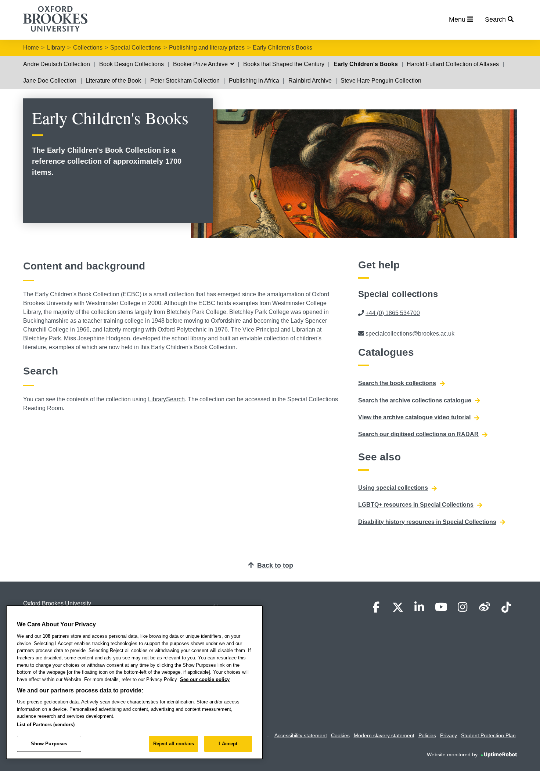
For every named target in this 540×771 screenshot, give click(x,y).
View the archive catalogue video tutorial (414, 417)
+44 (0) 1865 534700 (393, 313)
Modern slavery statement (384, 735)
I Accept (228, 743)
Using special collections (393, 488)
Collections (87, 47)
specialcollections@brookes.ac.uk (410, 333)
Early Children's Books (282, 47)
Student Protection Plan (488, 735)
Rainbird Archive (310, 80)
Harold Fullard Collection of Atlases (453, 64)
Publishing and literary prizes (207, 47)
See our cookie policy (205, 679)
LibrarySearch (166, 399)
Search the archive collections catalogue (414, 400)
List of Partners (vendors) (46, 724)
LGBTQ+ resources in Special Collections (416, 505)
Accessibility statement (300, 735)
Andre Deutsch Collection (56, 64)
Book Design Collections (131, 64)
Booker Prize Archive (201, 64)
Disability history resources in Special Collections (427, 522)
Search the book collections (397, 383)
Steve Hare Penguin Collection (381, 80)
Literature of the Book (113, 80)
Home (31, 47)
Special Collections (135, 47)
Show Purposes (49, 743)
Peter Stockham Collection (185, 80)
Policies (427, 735)
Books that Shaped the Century (283, 64)
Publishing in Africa (254, 80)
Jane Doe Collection (49, 80)
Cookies (340, 735)
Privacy (448, 735)
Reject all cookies (173, 743)
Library (56, 47)
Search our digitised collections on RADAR (418, 434)
